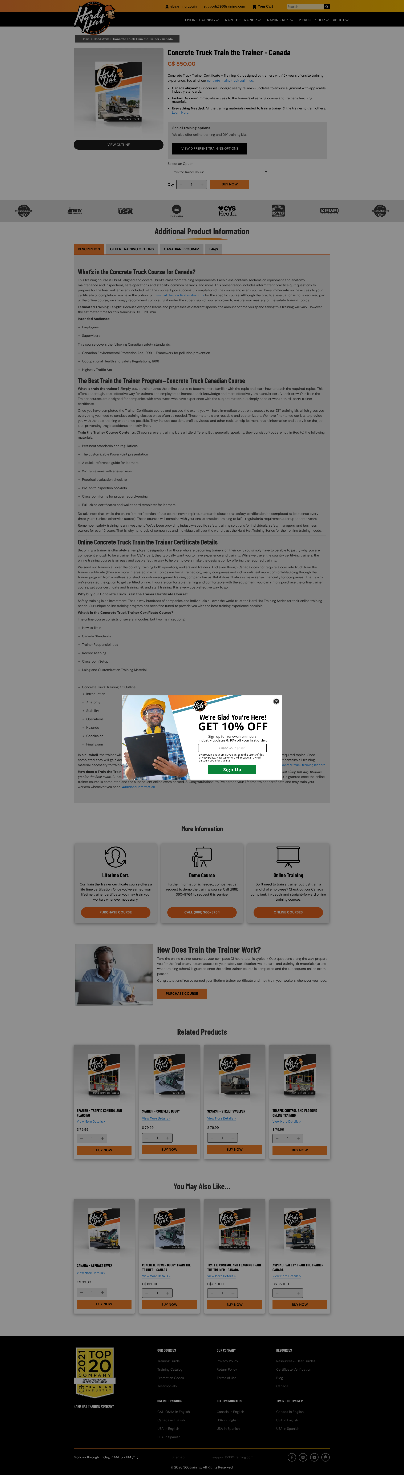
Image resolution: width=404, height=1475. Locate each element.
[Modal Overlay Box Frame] (202, 737)
